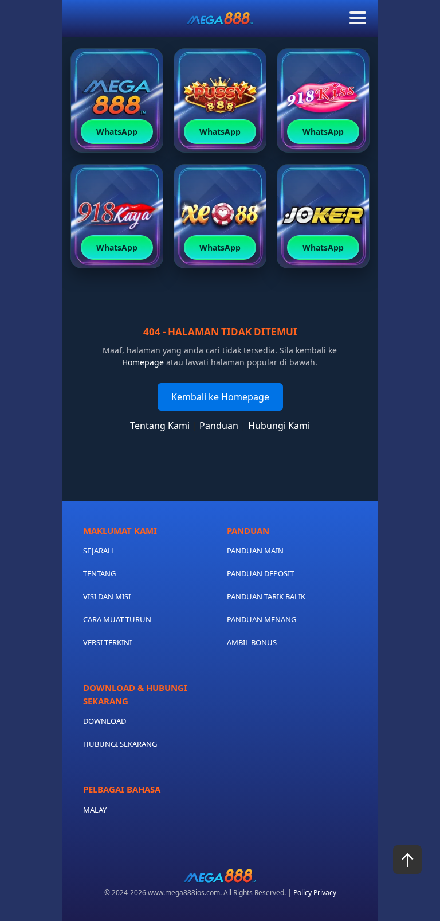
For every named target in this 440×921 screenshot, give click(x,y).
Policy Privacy (314, 892)
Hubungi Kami (279, 425)
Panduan (218, 425)
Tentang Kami (160, 425)
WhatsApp (117, 131)
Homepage (143, 362)
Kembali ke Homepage (220, 397)
